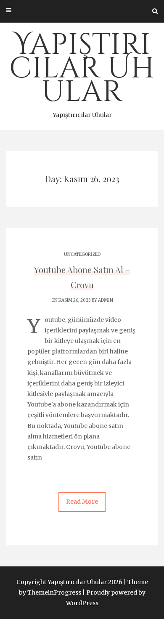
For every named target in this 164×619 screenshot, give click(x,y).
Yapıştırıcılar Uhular (82, 72)
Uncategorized (82, 254)
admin (105, 300)
